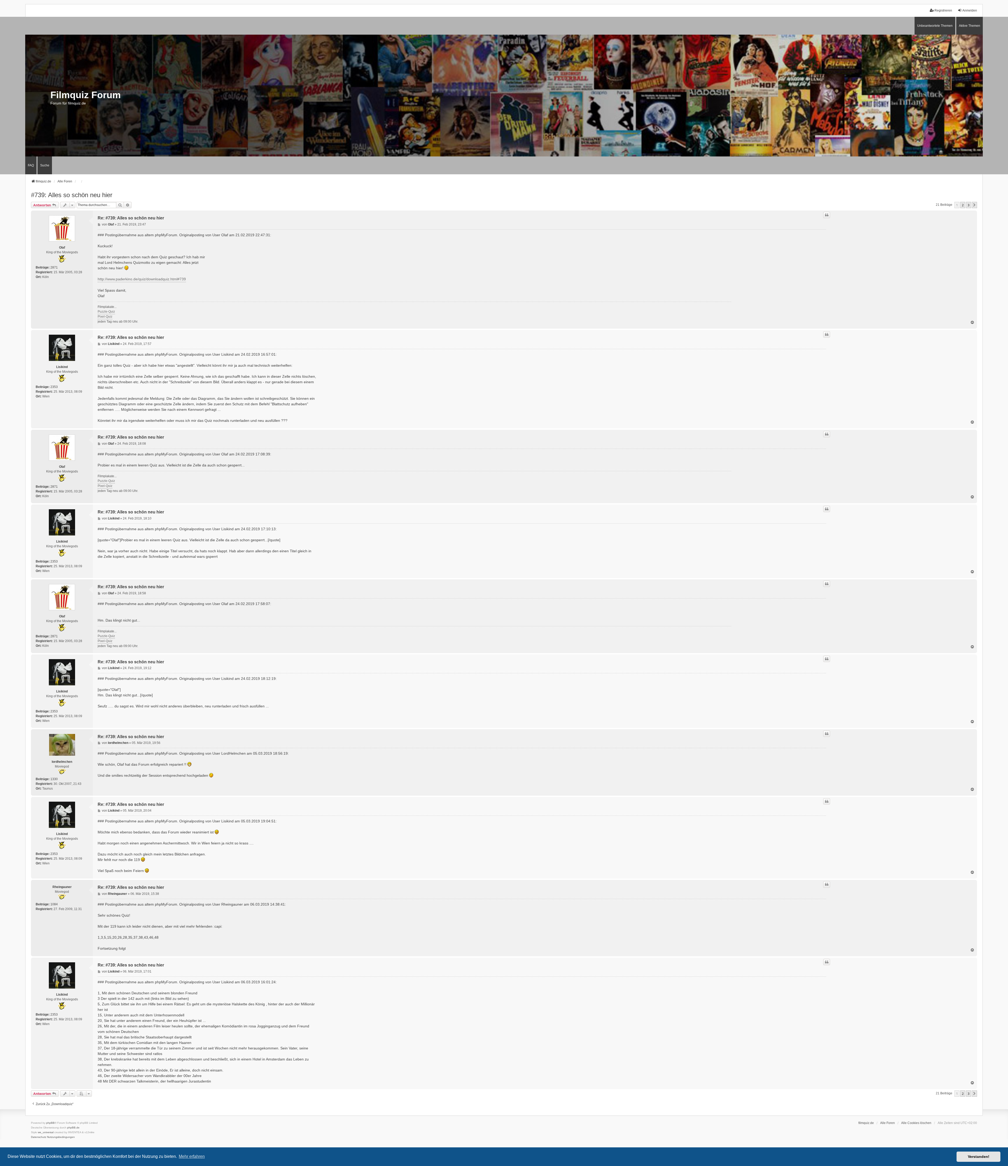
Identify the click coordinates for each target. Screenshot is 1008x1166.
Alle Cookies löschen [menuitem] (916, 1123)
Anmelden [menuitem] (969, 10)
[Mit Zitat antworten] (826, 215)
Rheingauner (62, 887)
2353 (54, 387)
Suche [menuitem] (44, 165)
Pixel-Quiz (105, 316)
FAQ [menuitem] (31, 165)
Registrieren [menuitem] (943, 10)
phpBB (50, 1122)
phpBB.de (73, 1127)
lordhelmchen (62, 762)
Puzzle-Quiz (106, 311)
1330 (54, 779)
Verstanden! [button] (978, 1156)
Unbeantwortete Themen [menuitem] (935, 26)
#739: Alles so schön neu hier (71, 194)
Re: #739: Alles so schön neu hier (131, 218)
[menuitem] (38, 1137)
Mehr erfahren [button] (192, 1156)
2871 (54, 267)
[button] (974, 205)
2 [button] (963, 205)
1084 (54, 904)
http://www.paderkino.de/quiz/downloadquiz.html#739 (142, 279)
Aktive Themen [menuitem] (969, 26)
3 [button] (968, 205)
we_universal (46, 1132)
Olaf (62, 247)
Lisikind (62, 367)
